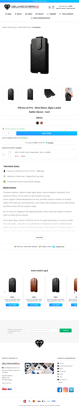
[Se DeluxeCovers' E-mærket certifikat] (71, 392)
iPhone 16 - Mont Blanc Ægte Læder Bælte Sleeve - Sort (12, 300)
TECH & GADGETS (67, 14)
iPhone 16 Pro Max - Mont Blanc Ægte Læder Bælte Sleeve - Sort (56, 300)
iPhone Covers (12, 27)
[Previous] (4, 292)
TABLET (29, 14)
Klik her (40, 171)
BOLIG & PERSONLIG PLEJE (41, 18)
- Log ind (60, 382)
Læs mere (39, 237)
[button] (37, 122)
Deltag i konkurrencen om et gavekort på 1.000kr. (15, 331)
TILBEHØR (52, 14)
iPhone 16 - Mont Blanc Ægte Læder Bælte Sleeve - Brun (34, 300)
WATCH (19, 14)
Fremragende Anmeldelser (35, 143)
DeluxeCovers (27, 405)
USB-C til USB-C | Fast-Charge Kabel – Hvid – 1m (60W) (32, 152)
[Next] (74, 292)
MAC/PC (41, 14)
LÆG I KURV (46, 133)
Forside (4, 27)
